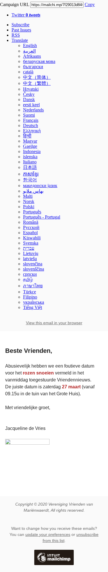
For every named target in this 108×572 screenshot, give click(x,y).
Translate (20, 40)
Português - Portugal (41, 217)
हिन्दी (27, 135)
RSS (16, 35)
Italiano (30, 161)
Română (30, 222)
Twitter (26, 14)
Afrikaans (32, 56)
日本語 (30, 167)
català (28, 71)
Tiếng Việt (32, 307)
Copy (90, 4)
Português (32, 211)
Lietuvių (30, 253)
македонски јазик (40, 185)
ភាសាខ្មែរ (31, 174)
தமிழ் (28, 279)
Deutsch (30, 125)
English (30, 45)
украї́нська (33, 302)
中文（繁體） (37, 83)
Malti (28, 196)
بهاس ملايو (33, 191)
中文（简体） (37, 77)
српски (30, 274)
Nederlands (33, 109)
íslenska (30, 156)
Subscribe (20, 24)
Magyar (30, 141)
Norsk (28, 201)
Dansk (29, 99)
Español (30, 232)
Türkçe (29, 291)
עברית (28, 248)
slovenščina (33, 269)
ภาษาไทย (33, 285)
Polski (28, 206)
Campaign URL (14, 4)
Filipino (30, 297)
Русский (31, 227)
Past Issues (21, 29)
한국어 (30, 179)
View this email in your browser (54, 323)
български (33, 66)
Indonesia (32, 151)
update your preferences (47, 534)
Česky (29, 94)
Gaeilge (30, 146)
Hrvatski (31, 89)
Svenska (30, 243)
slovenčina (32, 263)
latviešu (30, 258)
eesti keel (31, 104)
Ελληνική (32, 130)
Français (30, 120)
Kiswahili (32, 237)
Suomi (29, 115)
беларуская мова (39, 61)
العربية (29, 51)
